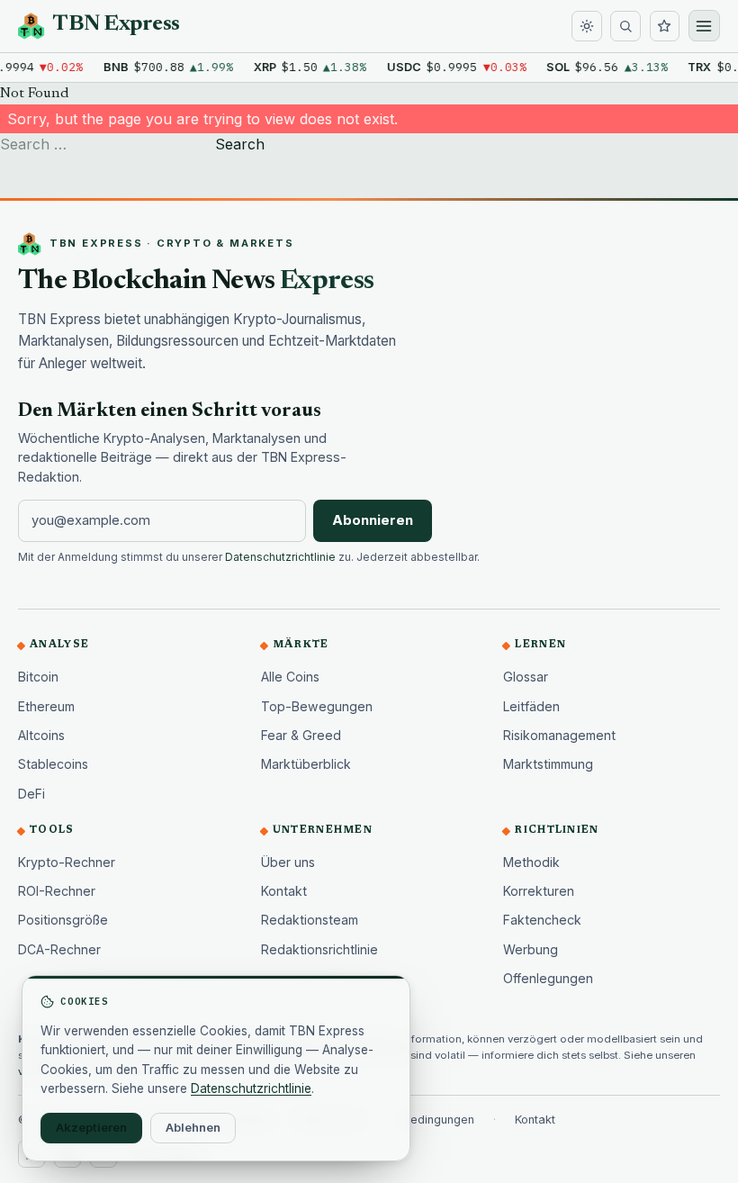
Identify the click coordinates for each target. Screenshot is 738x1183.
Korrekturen (538, 891)
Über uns (288, 862)
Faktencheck (542, 919)
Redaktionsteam (309, 919)
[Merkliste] (665, 26)
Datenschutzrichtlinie (280, 557)
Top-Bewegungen (317, 706)
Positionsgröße (63, 919)
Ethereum (46, 706)
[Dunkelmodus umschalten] (587, 26)
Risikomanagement (559, 735)
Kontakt (284, 891)
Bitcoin (38, 676)
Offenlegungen (548, 978)
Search (240, 144)
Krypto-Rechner (66, 862)
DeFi (31, 793)
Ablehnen (193, 1127)
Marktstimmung (548, 764)
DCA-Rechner (59, 949)
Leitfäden (531, 706)
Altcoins (41, 735)
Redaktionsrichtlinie (319, 949)
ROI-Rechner (56, 891)
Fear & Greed (301, 735)
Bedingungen (438, 1119)
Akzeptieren (91, 1127)
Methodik (531, 862)
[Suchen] (625, 26)
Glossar (525, 676)
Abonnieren (372, 520)
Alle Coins (290, 676)
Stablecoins (53, 764)
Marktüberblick (306, 764)
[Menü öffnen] (704, 25)
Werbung (530, 949)
